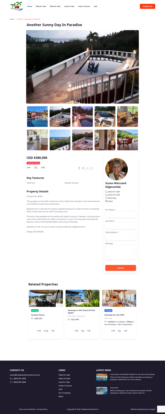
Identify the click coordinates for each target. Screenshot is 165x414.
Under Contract (84, 6)
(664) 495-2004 (114, 195)
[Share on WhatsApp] (87, 168)
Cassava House (37, 315)
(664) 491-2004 (114, 191)
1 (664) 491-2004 (19, 378)
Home (29, 6)
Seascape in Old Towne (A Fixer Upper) (81, 311)
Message (109, 243)
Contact (147, 6)
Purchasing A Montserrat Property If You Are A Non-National (132, 374)
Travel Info (114, 388)
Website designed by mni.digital (143, 409)
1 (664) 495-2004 (19, 382)
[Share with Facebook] (79, 168)
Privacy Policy (42, 409)
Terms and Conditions (27, 409)
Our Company (64, 393)
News (61, 396)
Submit (120, 268)
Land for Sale (69, 6)
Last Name (109, 221)
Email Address (112, 232)
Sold (95, 6)
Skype (110, 201)
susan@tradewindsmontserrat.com (25, 375)
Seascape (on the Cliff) (114, 315)
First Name (110, 210)
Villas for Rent (55, 6)
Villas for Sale (41, 6)
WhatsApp (112, 198)
